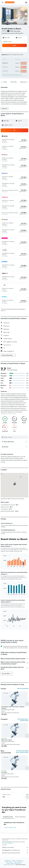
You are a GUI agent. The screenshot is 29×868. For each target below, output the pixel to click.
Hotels (13, 860)
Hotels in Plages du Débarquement (14, 863)
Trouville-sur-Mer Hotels (9, 864)
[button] (2, 2)
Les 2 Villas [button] (4, 772)
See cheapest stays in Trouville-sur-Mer (23, 719)
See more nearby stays (22, 688)
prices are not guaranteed (7, 843)
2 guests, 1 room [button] (7, 41)
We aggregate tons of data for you (11, 850)
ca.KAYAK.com (7, 860)
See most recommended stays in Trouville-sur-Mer (22, 751)
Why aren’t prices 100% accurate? (11, 853)
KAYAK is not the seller (8, 847)
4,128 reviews (17, 31)
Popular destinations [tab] (20, 816)
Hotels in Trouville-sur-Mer (10, 827)
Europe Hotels (19, 860)
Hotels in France (8, 861)
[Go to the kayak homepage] (9, 2)
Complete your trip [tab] (8, 816)
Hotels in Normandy (18, 861)
